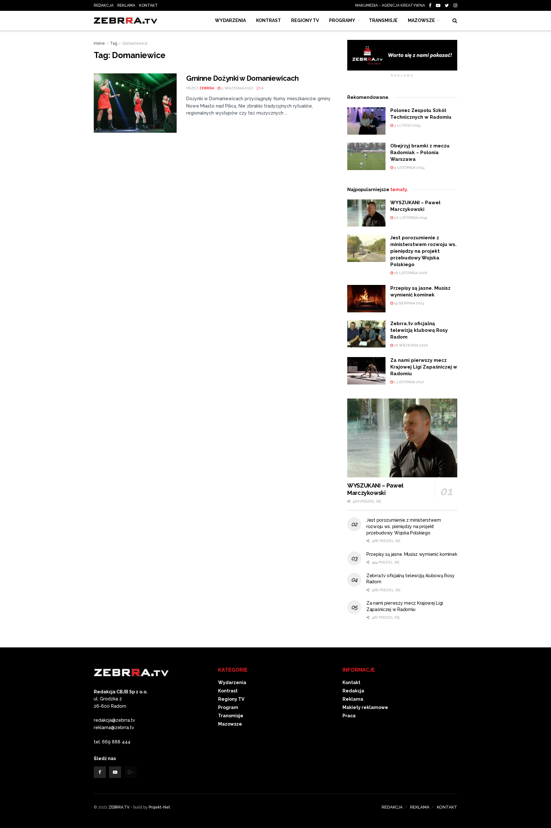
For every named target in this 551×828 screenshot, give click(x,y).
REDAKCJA (104, 5)
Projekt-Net (159, 807)
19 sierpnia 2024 (408, 303)
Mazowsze (421, 20)
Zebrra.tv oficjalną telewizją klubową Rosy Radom (419, 330)
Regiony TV (305, 20)
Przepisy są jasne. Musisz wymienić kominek (411, 554)
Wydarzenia (230, 20)
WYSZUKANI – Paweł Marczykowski (375, 489)
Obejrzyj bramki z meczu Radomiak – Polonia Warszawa (420, 152)
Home (99, 43)
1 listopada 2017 (408, 382)
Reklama (352, 699)
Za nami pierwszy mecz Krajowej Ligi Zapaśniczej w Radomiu (423, 367)
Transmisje (230, 715)
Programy (342, 20)
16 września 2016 (410, 345)
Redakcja (353, 690)
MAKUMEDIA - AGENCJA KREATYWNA (391, 5)
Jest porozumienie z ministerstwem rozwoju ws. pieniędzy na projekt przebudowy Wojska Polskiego (423, 251)
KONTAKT (148, 5)
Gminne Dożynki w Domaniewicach (242, 78)
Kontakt (351, 682)
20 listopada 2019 (410, 218)
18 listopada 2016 (410, 273)
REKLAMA (126, 5)
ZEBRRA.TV (118, 807)
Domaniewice (135, 43)
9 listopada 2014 (408, 168)
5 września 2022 (236, 88)
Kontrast (228, 690)
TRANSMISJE (383, 20)
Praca (349, 715)
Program (228, 707)
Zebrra (206, 88)
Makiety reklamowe (365, 707)
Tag (113, 43)
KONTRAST (268, 20)
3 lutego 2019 (406, 125)
